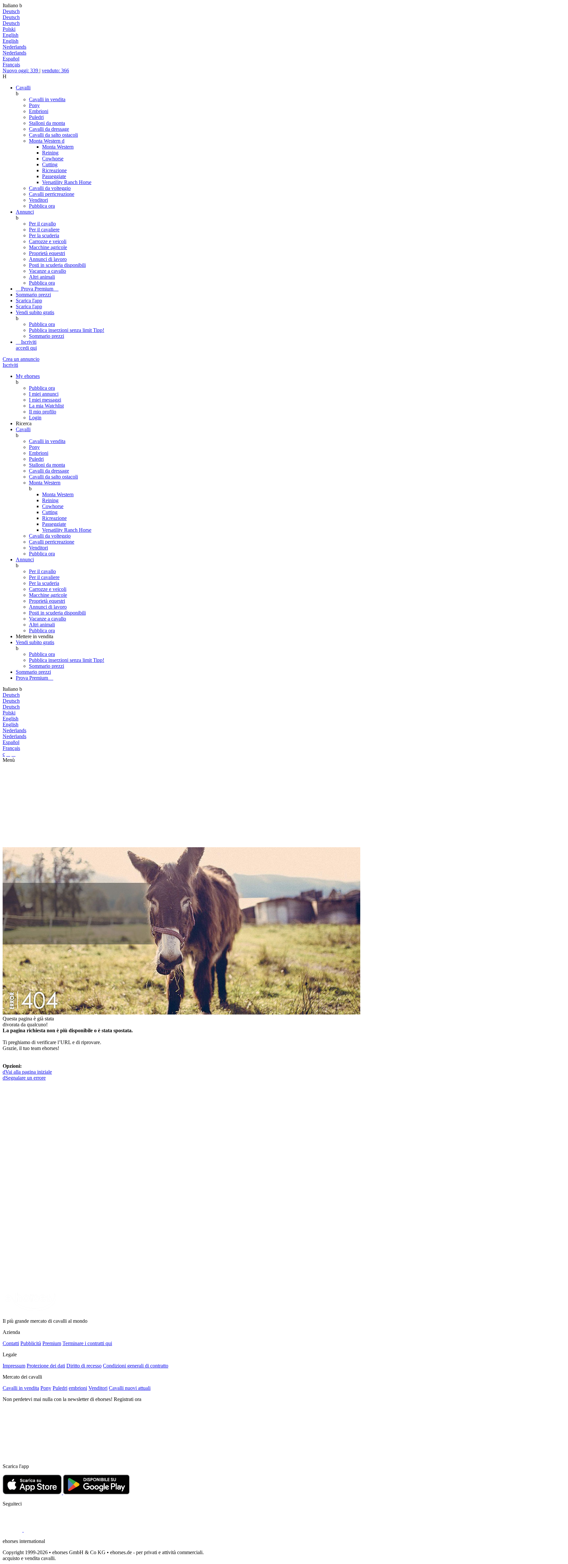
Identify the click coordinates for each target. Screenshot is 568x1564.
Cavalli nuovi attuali (130, 1388)
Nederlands (14, 47)
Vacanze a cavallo (47, 271)
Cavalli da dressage (49, 129)
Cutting (50, 164)
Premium (51, 1343)
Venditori (38, 200)
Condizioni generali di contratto (135, 1365)
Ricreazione (54, 170)
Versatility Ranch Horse (66, 182)
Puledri (36, 117)
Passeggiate (54, 176)
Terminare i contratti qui (87, 1343)
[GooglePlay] (96, 1492)
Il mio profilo (42, 411)
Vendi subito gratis (35, 312)
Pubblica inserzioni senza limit (66, 330)
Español (11, 58)
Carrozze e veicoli (47, 241)
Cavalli (23, 87)
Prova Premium (37, 289)
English (10, 35)
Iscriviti (26, 345)
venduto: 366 (55, 70)
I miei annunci (44, 394)
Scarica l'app (29, 300)
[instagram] (33, 1530)
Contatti (11, 1343)
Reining (50, 152)
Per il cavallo (42, 223)
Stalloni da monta (47, 123)
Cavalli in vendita (47, 99)
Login (35, 417)
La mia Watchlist (46, 406)
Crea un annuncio (21, 359)
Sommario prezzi (33, 294)
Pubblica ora (42, 206)
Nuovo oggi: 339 (21, 70)
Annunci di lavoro (48, 259)
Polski (9, 29)
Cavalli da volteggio (50, 188)
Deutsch (11, 11)
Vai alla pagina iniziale (27, 1072)
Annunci (25, 212)
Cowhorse (52, 158)
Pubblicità (30, 1343)
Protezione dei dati (46, 1365)
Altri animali (42, 277)
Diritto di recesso (84, 1365)
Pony (34, 105)
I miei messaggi (45, 400)
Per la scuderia (44, 235)
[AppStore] (33, 1492)
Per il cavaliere (44, 229)
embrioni (78, 1388)
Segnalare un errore (24, 1078)
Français (11, 64)
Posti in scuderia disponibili (57, 265)
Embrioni (38, 111)
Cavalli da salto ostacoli (53, 135)
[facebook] (13, 1530)
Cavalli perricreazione (51, 194)
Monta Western (46, 141)
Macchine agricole (48, 247)
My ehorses (28, 376)
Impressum (14, 1365)
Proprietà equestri (47, 253)
